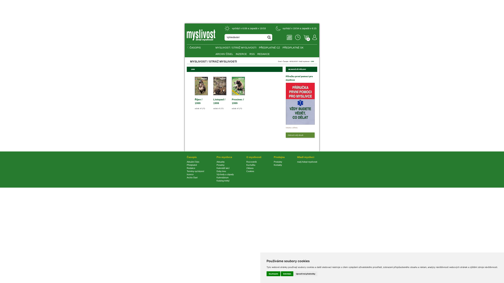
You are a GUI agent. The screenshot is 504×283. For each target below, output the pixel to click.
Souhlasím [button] (273, 274)
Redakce (263, 54)
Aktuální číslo (193, 162)
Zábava (249, 168)
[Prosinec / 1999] (238, 94)
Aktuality (221, 162)
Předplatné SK (293, 47)
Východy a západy (225, 174)
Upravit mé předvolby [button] (305, 274)
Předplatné (192, 165)
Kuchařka (250, 165)
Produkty (278, 162)
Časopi (285, 61)
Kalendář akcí (223, 168)
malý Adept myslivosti (307, 162)
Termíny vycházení (195, 171)
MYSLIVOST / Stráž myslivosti (236, 47)
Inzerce (190, 174)
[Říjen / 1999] (201, 94)
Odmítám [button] (287, 274)
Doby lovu (221, 171)
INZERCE (241, 54)
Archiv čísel (224, 54)
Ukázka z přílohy (292, 128)
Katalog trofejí (223, 181)
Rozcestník (251, 162)
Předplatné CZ (269, 47)
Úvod (279, 61)
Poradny (220, 165)
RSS (252, 54)
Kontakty (278, 165)
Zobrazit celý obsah (295, 135)
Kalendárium (223, 177)
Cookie (250, 171)
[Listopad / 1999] (219, 94)
